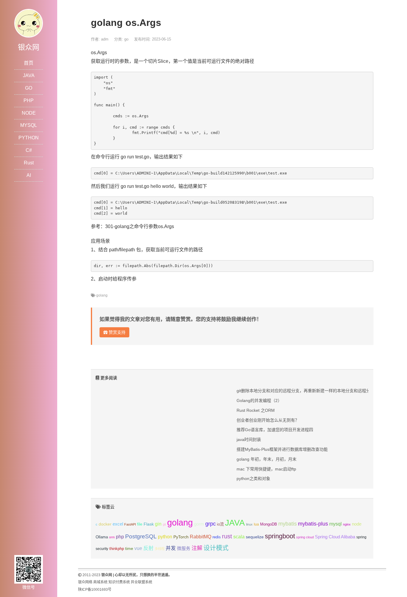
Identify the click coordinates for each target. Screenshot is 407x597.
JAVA (29, 75)
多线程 (159, 549)
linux (249, 524)
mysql (335, 523)
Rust (29, 162)
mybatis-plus (313, 524)
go (126, 39)
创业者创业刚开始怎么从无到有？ (268, 420)
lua (256, 524)
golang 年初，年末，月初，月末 (266, 459)
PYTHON (28, 137)
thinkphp (116, 549)
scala (239, 536)
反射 (148, 548)
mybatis (287, 524)
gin (158, 523)
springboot (280, 536)
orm (112, 537)
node (356, 524)
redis (216, 537)
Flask (149, 524)
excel (118, 524)
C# (29, 150)
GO (28, 88)
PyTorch (181, 536)
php (120, 536)
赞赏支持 (116, 332)
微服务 (183, 548)
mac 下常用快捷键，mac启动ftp (266, 469)
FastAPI (130, 524)
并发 (171, 548)
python (165, 536)
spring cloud (305, 537)
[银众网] (28, 22)
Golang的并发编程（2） (259, 400)
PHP (29, 100)
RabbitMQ (200, 536)
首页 (28, 63)
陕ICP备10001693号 (94, 589)
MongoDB (268, 524)
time (129, 548)
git (164, 524)
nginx (347, 524)
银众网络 (85, 582)
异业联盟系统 (141, 582)
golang (102, 295)
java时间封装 (249, 439)
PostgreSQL (141, 536)
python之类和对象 (253, 478)
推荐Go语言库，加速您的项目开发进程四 (275, 429)
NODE (29, 113)
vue (138, 548)
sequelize (255, 536)
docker (105, 524)
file (139, 524)
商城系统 (100, 582)
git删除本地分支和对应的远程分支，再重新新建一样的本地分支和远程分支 (306, 390)
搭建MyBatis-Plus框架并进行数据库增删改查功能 (282, 449)
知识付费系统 (119, 582)
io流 (220, 524)
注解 (197, 548)
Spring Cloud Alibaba (335, 536)
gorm (199, 524)
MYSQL (28, 125)
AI (29, 175)
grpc (210, 524)
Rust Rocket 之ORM (256, 410)
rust (227, 536)
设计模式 (216, 547)
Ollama (102, 537)
